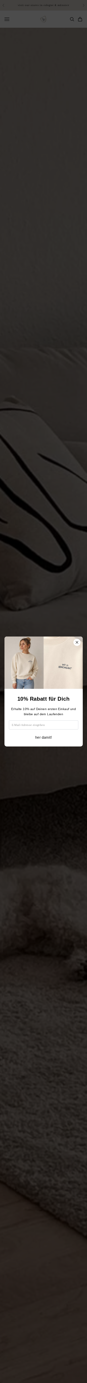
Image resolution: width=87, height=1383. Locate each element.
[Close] (77, 642)
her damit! (43, 737)
